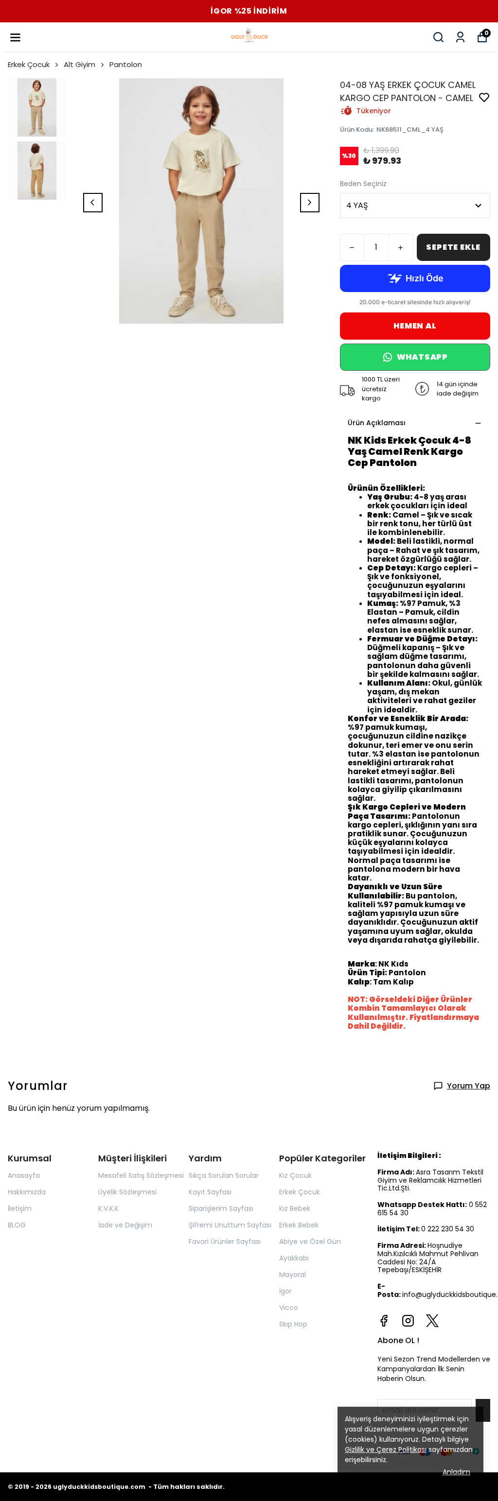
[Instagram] (408, 1320)
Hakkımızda (27, 1192)
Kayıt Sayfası (210, 1192)
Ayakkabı (294, 1258)
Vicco (288, 1307)
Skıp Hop (293, 1324)
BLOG (17, 1225)
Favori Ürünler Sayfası (225, 1241)
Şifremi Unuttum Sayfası (230, 1225)
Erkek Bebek (299, 1225)
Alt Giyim (79, 64)
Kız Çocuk (295, 1175)
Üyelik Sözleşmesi (127, 1192)
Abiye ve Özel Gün (310, 1241)
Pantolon (125, 64)
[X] (432, 1320)
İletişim (20, 1208)
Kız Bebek (294, 1208)
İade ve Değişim (125, 1225)
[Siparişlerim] (460, 37)
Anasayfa (24, 1175)
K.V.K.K (108, 1208)
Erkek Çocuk (29, 64)
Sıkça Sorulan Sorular (224, 1175)
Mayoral (292, 1274)
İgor (285, 1291)
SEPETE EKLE (453, 247)
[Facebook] (383, 1320)
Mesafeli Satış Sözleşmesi (141, 1175)
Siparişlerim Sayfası (221, 1208)
